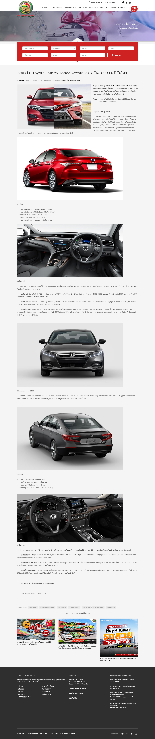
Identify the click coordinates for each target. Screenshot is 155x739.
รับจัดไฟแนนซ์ (62, 607)
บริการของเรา (70, 7)
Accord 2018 (124, 86)
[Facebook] (126, 2)
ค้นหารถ (118, 55)
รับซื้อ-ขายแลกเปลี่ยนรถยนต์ (47, 607)
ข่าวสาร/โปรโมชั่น (96, 7)
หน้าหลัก (45, 7)
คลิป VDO (83, 7)
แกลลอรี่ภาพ (111, 7)
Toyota (96, 86)
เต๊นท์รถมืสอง (33, 607)
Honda (116, 86)
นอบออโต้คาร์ (111, 607)
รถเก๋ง (21, 692)
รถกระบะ (22, 694)
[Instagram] (129, 2)
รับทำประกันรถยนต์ (99, 607)
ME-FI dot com (70, 733)
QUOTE (134, 9)
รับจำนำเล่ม (87, 607)
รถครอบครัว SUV (25, 697)
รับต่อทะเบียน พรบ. (75, 607)
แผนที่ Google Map (76, 693)
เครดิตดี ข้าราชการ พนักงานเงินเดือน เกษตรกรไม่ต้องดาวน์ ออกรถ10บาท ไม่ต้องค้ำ (34, 643)
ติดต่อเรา (121, 7)
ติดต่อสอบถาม (46, 694)
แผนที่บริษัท (73, 698)
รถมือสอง (20, 689)
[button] (35, 48)
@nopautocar (80, 688)
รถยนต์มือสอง (57, 7)
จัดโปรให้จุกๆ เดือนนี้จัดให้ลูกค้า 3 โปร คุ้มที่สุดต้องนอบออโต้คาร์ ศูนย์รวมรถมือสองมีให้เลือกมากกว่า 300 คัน (77, 647)
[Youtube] (136, 733)
